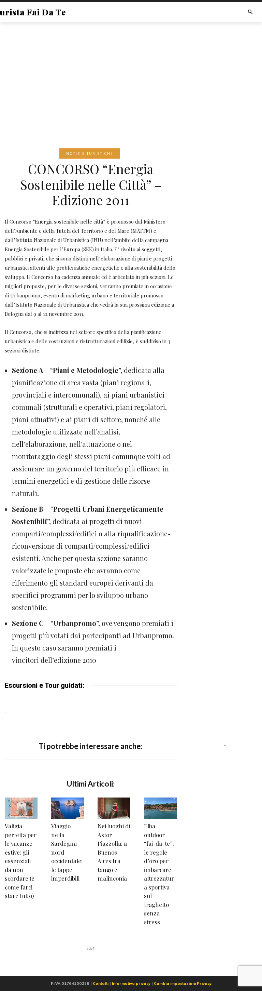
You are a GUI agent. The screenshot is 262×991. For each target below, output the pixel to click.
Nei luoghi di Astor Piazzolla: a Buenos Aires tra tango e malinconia (114, 852)
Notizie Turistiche (89, 153)
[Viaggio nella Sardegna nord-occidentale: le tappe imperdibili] (67, 808)
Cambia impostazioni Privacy (183, 983)
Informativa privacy (131, 983)
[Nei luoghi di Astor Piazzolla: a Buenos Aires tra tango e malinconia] (114, 808)
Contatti (100, 983)
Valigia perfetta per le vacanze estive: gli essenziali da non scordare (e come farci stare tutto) (21, 860)
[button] (250, 12)
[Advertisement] (131, 75)
